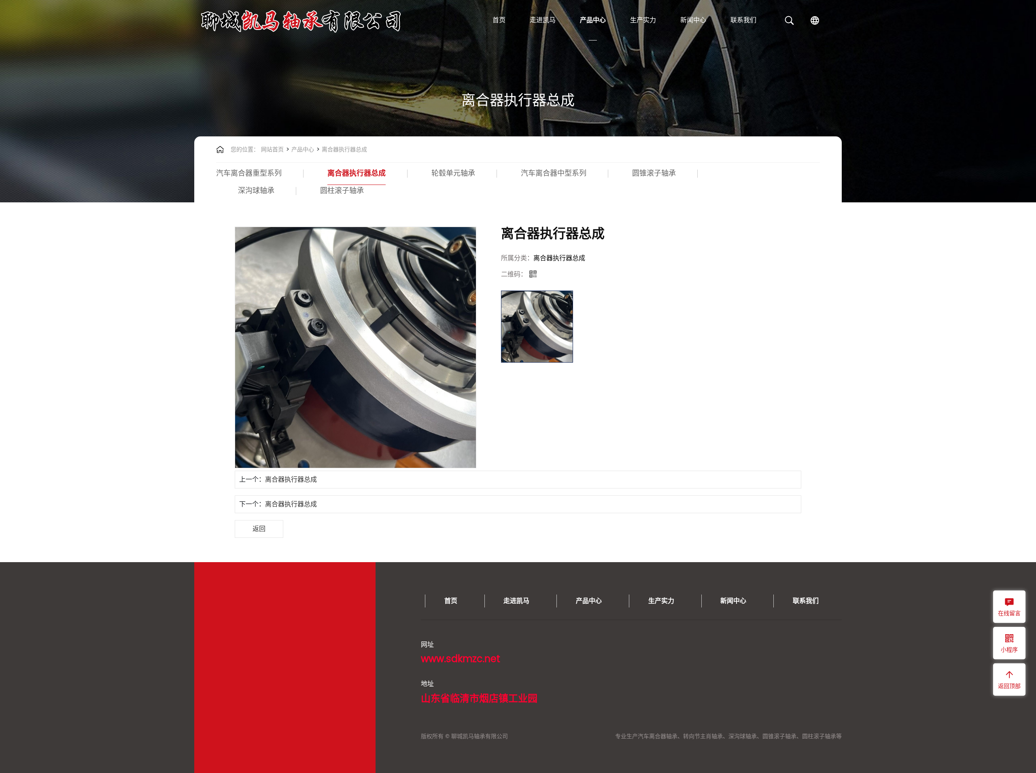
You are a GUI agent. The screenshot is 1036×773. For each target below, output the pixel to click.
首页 (499, 20)
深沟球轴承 (256, 191)
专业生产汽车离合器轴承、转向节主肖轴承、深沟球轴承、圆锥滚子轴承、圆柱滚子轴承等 (728, 736)
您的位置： (245, 149)
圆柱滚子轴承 (342, 191)
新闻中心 (693, 20)
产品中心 (593, 20)
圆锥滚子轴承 (654, 173)
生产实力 (643, 20)
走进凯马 (543, 20)
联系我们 (743, 20)
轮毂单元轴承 (453, 173)
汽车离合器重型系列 (249, 173)
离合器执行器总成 (343, 149)
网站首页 (272, 149)
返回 (259, 529)
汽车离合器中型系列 (553, 173)
